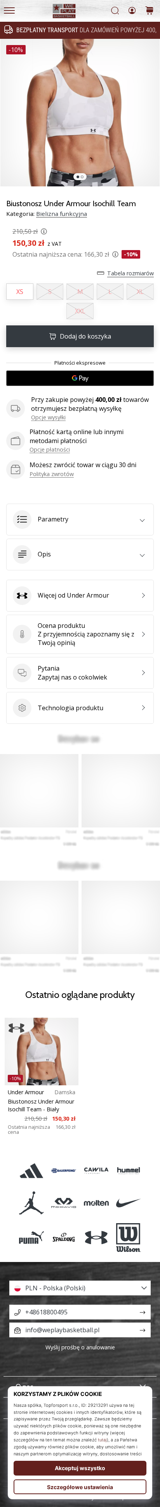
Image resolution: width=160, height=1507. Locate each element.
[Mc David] (64, 1203)
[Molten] (96, 1203)
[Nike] (128, 1203)
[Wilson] (128, 1237)
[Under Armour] (96, 1237)
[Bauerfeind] (64, 1171)
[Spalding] (64, 1237)
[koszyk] (149, 11)
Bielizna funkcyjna (61, 213)
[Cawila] (96, 1171)
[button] (80, 519)
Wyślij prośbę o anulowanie (80, 1347)
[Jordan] (32, 1203)
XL (140, 291)
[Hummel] (128, 1171)
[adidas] (32, 1171)
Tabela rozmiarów (130, 273)
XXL (80, 311)
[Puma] (32, 1237)
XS (19, 291)
